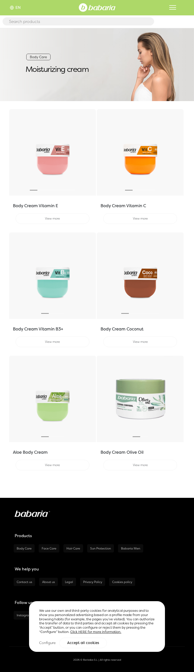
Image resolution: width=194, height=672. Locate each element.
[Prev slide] (15, 152)
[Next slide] (89, 152)
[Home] (97, 7)
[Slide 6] (71, 190)
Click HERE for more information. (95, 632)
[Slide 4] (56, 190)
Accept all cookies (83, 642)
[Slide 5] (64, 190)
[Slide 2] (41, 190)
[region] (97, 626)
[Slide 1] (33, 190)
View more (52, 218)
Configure (47, 642)
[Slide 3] (49, 190)
